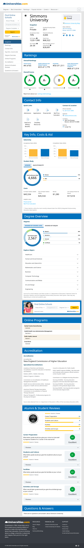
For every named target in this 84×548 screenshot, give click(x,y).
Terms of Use (65, 528)
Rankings (8, 45)
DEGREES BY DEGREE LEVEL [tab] (33, 226)
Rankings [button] (26, 9)
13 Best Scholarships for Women (52, 526)
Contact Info (9, 48)
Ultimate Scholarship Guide (51, 524)
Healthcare (28, 254)
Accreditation (9, 62)
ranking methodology (44, 94)
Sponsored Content (7, 36)
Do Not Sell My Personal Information (70, 533)
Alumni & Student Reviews (10, 66)
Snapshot (8, 42)
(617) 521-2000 (69, 110)
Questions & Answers (11, 70)
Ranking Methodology (38, 531)
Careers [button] (46, 9)
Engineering (29, 289)
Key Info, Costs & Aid (11, 52)
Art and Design (30, 285)
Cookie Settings (65, 531)
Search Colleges (36, 524)
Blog (34, 526)
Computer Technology (32, 276)
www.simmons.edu (71, 115)
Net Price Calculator (30, 204)
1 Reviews (28, 447)
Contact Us (64, 524)
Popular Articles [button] (36, 9)
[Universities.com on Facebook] (76, 545)
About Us (35, 528)
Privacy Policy (65, 526)
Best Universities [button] (16, 9)
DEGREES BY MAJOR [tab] (51, 226)
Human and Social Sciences (33, 259)
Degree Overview (10, 55)
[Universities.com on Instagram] (78, 545)
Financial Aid (27, 202)
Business (28, 272)
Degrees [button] (6, 9)
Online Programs (10, 59)
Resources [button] (54, 9)
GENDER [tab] (27, 165)
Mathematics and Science (33, 267)
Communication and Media (33, 280)
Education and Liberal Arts (33, 263)
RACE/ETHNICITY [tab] (38, 165)
